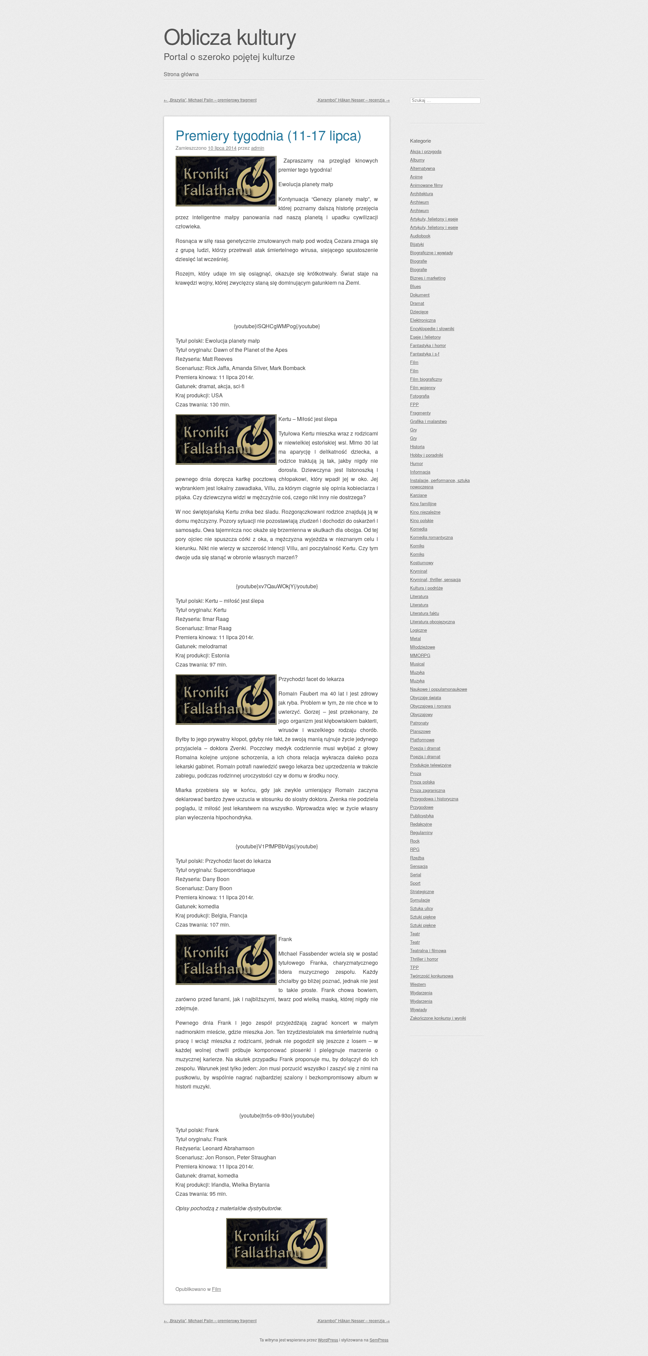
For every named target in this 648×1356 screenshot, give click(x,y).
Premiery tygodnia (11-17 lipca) (268, 134)
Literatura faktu (424, 613)
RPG (415, 849)
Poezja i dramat (425, 748)
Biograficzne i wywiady (431, 252)
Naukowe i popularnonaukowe (438, 689)
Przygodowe (421, 807)
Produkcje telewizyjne (430, 765)
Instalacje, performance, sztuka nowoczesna (440, 483)
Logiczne (418, 630)
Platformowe (422, 739)
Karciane (418, 495)
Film (216, 1288)
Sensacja (419, 866)
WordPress (328, 1340)
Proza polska (422, 782)
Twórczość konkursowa (431, 975)
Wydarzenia (421, 992)
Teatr (415, 933)
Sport (415, 883)
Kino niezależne (425, 512)
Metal (415, 638)
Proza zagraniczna (427, 790)
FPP (414, 404)
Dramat (417, 303)
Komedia (418, 529)
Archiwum (419, 202)
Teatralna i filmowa (428, 950)
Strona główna (181, 74)
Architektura (421, 193)
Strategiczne (422, 891)
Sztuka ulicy (421, 908)
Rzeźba (417, 857)
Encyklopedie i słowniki (432, 328)
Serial (415, 874)
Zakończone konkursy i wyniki (438, 1018)
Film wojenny (422, 387)
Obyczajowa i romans (430, 706)
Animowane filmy (426, 185)
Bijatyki (417, 244)
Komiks (417, 545)
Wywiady (418, 1009)
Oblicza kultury (230, 35)
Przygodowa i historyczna (434, 798)
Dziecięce (419, 311)
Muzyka (417, 672)
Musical (417, 663)
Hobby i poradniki (426, 455)
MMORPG (420, 655)
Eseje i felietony (425, 337)
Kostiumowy (421, 562)
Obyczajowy (421, 714)
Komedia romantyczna (431, 537)
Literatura (419, 596)
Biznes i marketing (428, 278)
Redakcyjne (421, 824)
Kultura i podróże (426, 588)
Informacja (420, 472)
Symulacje (420, 900)
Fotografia (419, 396)
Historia (417, 446)
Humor (416, 463)
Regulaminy (421, 832)
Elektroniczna (423, 320)
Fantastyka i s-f (424, 353)
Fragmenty (420, 412)
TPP (414, 967)
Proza (415, 773)
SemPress (379, 1340)
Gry (413, 429)
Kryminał (418, 571)
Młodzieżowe (422, 647)
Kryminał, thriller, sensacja (435, 579)
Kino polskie (421, 520)
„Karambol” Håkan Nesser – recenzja (353, 100)
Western (418, 984)
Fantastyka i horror (428, 345)
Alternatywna (422, 168)
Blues (415, 286)
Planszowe (420, 731)
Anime (416, 176)
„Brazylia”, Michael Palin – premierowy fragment (210, 100)
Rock (415, 841)
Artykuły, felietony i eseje (434, 219)
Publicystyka (422, 815)
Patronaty (419, 722)
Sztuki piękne (423, 916)
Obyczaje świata (425, 697)
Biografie (418, 261)
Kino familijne (423, 503)
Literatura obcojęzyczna (432, 621)
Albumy (417, 160)
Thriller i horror (424, 959)
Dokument (420, 294)
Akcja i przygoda (425, 151)
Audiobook (420, 235)
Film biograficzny (426, 379)
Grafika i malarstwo (428, 421)
